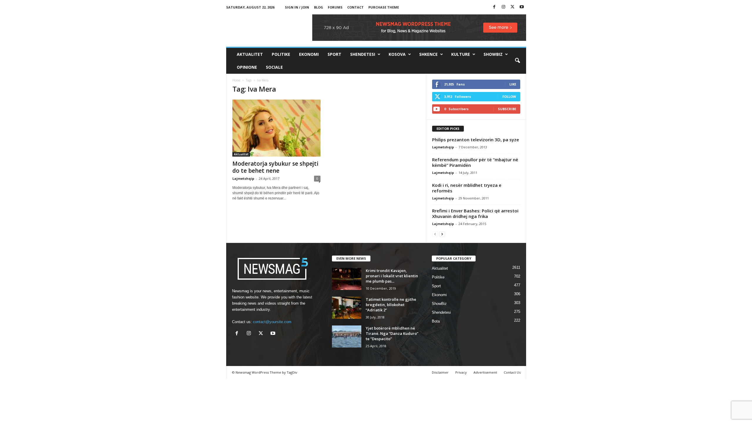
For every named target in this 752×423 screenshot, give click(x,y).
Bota (436, 321)
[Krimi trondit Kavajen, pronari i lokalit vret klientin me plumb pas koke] (346, 279)
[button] (517, 60)
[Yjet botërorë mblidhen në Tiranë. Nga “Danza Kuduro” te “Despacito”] (346, 336)
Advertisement (485, 372)
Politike (281, 54)
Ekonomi (309, 54)
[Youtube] (521, 7)
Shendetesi (362, 54)
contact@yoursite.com (272, 322)
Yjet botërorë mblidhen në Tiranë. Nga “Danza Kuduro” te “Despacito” (392, 333)
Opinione (247, 67)
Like (512, 84)
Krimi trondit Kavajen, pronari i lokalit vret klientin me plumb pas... (392, 276)
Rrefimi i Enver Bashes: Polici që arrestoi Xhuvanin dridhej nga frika (475, 213)
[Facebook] (494, 7)
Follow (509, 96)
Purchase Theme (383, 7)
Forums (335, 7)
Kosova (397, 54)
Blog (318, 7)
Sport (334, 54)
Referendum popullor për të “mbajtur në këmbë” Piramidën (475, 162)
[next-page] (442, 234)
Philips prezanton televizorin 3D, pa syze (475, 139)
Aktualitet (250, 54)
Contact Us (512, 372)
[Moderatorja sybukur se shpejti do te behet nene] (276, 128)
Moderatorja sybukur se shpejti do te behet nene (275, 167)
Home (236, 80)
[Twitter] (512, 7)
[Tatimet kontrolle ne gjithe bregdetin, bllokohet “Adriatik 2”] (346, 308)
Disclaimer (440, 372)
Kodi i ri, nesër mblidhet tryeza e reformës (466, 188)
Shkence (428, 54)
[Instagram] (503, 7)
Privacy (461, 372)
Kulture (460, 54)
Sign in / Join (297, 7)
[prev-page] (435, 234)
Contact (355, 7)
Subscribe (507, 109)
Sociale (274, 67)
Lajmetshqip (243, 178)
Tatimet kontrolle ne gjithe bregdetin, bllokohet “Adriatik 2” (391, 305)
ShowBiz (493, 54)
